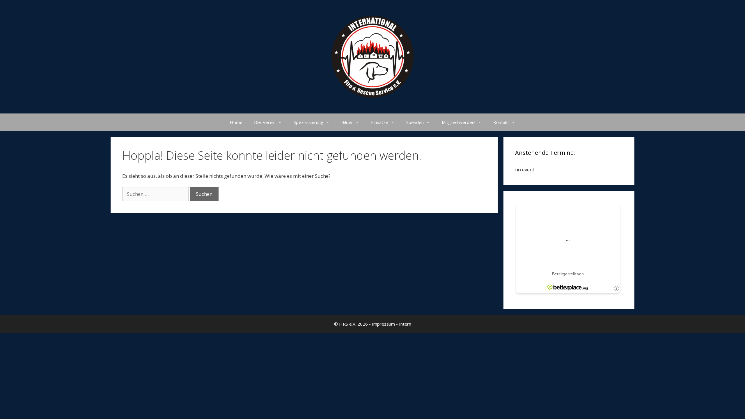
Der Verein (265, 122)
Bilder (347, 122)
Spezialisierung (308, 122)
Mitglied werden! (458, 122)
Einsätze (379, 122)
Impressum (383, 324)
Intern (405, 324)
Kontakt (501, 122)
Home (236, 122)
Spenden (415, 122)
